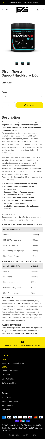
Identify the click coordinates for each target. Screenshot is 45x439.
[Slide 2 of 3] (22, 63)
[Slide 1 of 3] (16, 63)
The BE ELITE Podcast (10, 370)
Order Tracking (7, 397)
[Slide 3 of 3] (28, 63)
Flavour (5, 92)
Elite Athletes (7, 375)
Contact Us (6, 409)
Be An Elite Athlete (9, 383)
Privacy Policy (14, 435)
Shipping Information (10, 401)
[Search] (7, 9)
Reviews (5, 393)
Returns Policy (7, 405)
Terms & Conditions (28, 435)
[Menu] (2, 9)
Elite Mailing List (8, 379)
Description (11, 117)
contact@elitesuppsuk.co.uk (13, 363)
